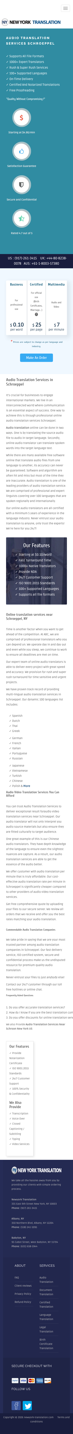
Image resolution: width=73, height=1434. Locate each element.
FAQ (17, 1277)
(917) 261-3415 (29, 1208)
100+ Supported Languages (28, 73)
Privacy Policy (23, 1294)
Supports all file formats (26, 56)
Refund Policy (23, 1302)
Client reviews (23, 1285)
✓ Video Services (19, 1144)
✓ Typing (14, 1139)
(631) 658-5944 (29, 1246)
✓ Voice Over (17, 1118)
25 (36, 327)
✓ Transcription (18, 1113)
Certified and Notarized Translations (34, 85)
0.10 (17, 327)
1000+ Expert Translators (26, 62)
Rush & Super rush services (28, 68)
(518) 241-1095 (29, 1227)
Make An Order (36, 358)
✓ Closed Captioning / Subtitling (16, 1129)
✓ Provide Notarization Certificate (17, 1058)
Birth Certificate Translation (46, 1344)
